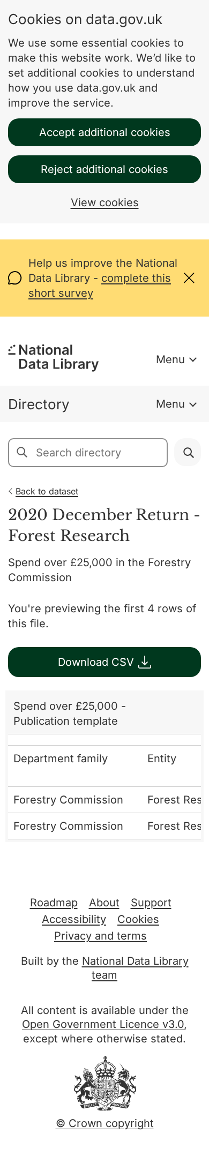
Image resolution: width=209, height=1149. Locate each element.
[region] (104, 766)
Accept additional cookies (104, 132)
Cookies (138, 919)
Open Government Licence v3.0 (103, 1024)
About (104, 902)
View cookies (105, 202)
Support (151, 902)
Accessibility (74, 919)
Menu (170, 359)
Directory (39, 404)
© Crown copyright (105, 1123)
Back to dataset (47, 491)
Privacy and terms (100, 935)
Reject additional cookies (104, 169)
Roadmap (54, 902)
